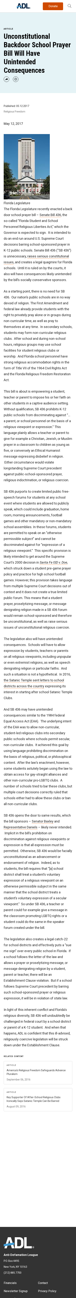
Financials (10, 1283)
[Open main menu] (7, 5)
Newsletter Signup (16, 1291)
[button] (69, 6)
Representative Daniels (20, 827)
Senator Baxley (42, 821)
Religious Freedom (14, 111)
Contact (43, 1283)
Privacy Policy (47, 1291)
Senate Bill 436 (50, 215)
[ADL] (24, 7)
